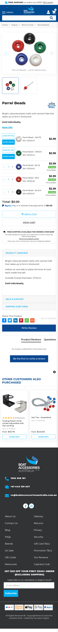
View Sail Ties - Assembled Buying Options (43, 436)
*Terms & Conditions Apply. (29, 239)
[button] (29, 357)
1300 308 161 (18, 478)
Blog (7, 530)
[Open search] (50, 18)
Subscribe (11, 593)
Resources (11, 564)
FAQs (8, 537)
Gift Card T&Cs (42, 543)
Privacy (38, 530)
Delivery (38, 516)
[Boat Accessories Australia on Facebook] (26, 505)
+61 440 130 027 (20, 486)
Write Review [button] (29, 328)
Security (38, 537)
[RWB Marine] (51, 104)
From (8, 432)
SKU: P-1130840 (8, 429)
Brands (9, 543)
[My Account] (48, 12)
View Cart (29, 222)
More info (7, 127)
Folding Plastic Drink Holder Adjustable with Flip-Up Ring (13, 423)
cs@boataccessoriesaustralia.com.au (34, 495)
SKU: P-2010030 (38, 420)
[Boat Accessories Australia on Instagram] (32, 505)
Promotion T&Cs (43, 550)
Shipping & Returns (17, 306)
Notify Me (9, 136)
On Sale (9, 550)
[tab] (31, 340)
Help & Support (15, 299)
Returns (38, 523)
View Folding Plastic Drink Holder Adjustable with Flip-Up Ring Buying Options (14, 436)
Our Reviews (41, 557)
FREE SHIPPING (30, 2)
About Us (10, 516)
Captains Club (42, 564)
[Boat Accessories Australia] (29, 10)
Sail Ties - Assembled (41, 417)
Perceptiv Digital (41, 618)
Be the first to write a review (29, 358)
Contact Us (11, 523)
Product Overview (17, 253)
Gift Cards (10, 557)
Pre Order (9, 142)
